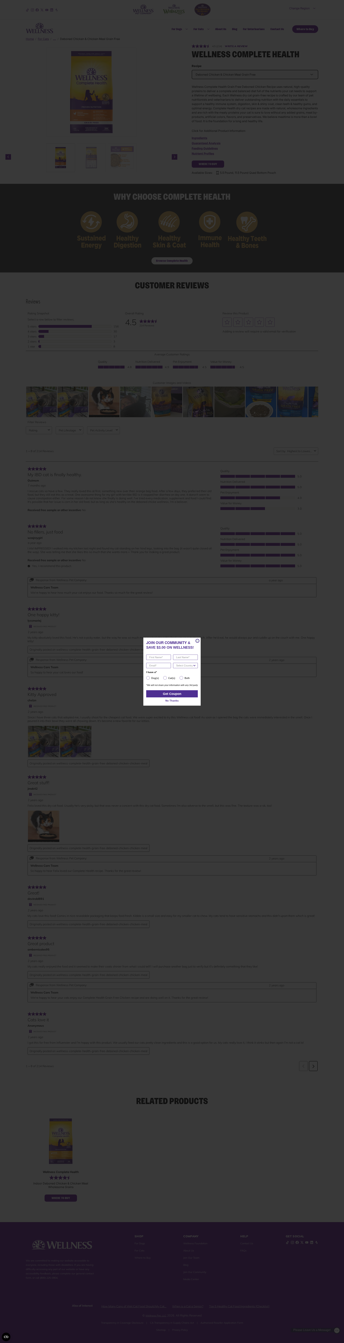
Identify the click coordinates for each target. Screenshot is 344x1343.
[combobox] (184, 665)
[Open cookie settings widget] (6, 1337)
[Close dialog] (197, 641)
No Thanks (172, 700)
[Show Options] (194, 665)
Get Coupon (172, 694)
